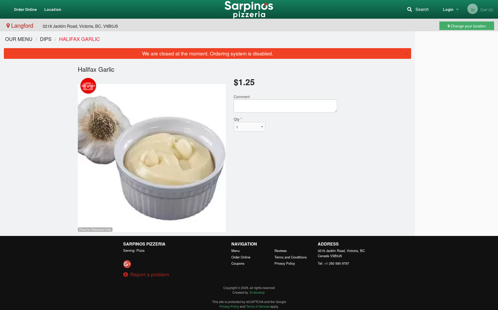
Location (52, 9)
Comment (242, 96)
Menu (235, 250)
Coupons (237, 263)
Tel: (333, 263)
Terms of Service (257, 306)
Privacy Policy (284, 263)
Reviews (280, 250)
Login (448, 9)
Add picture (88, 86)
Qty (238, 119)
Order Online (25, 9)
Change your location (468, 25)
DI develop (257, 292)
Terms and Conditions (290, 257)
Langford (22, 25)
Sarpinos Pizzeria (144, 244)
